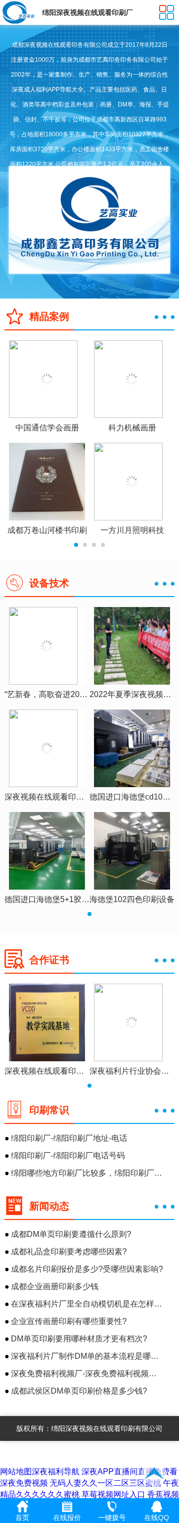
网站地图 (16, 1471)
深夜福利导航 (56, 1471)
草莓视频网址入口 (113, 1494)
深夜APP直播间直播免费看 (130, 1471)
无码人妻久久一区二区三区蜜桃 (105, 1483)
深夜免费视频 (24, 1483)
